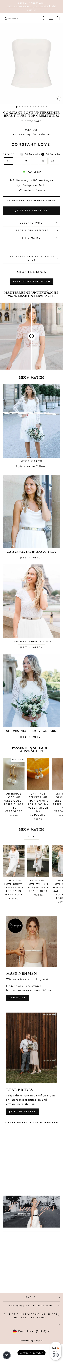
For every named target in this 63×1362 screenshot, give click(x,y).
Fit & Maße (31, 237)
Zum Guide (17, 997)
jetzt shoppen (31, 557)
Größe (31, 154)
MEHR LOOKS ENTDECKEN (31, 281)
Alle (31, 836)
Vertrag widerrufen (31, 1352)
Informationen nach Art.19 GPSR (32, 258)
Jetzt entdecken (22, 1111)
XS (8, 161)
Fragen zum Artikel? (31, 230)
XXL (53, 161)
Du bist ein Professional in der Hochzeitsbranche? (30, 1316)
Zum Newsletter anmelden (31, 1305)
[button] (7, 1355)
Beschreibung (31, 222)
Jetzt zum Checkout (31, 210)
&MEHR (31, 1297)
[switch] (56, 1355)
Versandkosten (41, 134)
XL (43, 161)
